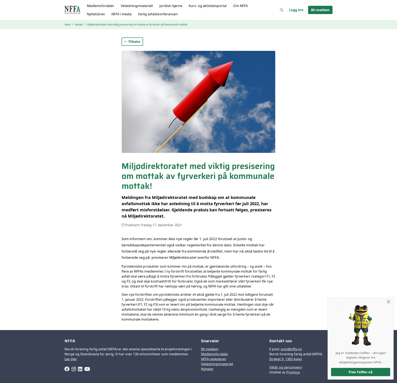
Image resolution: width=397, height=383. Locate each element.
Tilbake (133, 41)
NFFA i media (121, 14)
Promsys (293, 372)
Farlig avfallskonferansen (158, 14)
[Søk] (281, 10)
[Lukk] (388, 301)
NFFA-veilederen (213, 359)
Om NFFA (240, 6)
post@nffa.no (291, 349)
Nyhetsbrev (96, 14)
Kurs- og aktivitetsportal (208, 6)
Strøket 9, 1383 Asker (285, 359)
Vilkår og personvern (285, 367)
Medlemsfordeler (100, 6)
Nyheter (207, 369)
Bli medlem (320, 10)
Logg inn (296, 10)
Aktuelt (79, 24)
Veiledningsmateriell (137, 6)
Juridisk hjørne (170, 6)
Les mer (71, 359)
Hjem (68, 24)
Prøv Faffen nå (361, 372)
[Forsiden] (72, 10)
